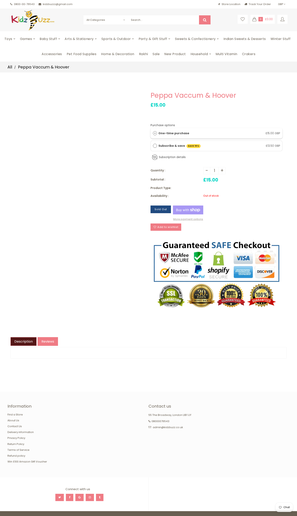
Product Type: (161, 188)
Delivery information (20, 432)
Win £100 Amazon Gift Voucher (27, 462)
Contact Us (14, 426)
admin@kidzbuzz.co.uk (168, 427)
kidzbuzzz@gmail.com (58, 4)
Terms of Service (18, 450)
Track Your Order (259, 4)
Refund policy (16, 456)
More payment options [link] (188, 219)
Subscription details (172, 157)
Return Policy (15, 444)
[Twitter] (59, 497)
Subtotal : (158, 179)
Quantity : (158, 170)
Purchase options (163, 125)
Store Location (231, 4)
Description (23, 341)
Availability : (160, 196)
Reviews (47, 341)
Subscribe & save (178, 146)
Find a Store (15, 414)
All (9, 67)
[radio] (155, 133)
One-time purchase (173, 133)
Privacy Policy (16, 438)
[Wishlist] (243, 19)
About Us (13, 420)
